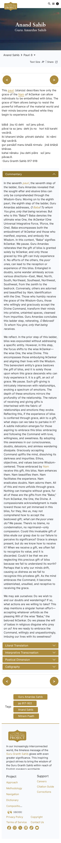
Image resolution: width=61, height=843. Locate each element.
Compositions (14, 806)
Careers (42, 781)
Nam (21, 94)
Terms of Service (16, 822)
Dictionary (12, 800)
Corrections (44, 791)
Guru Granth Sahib (17, 753)
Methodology (14, 788)
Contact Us (37, 822)
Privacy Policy (14, 817)
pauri (11, 90)
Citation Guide (45, 786)
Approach (12, 782)
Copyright (37, 817)
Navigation (12, 794)
